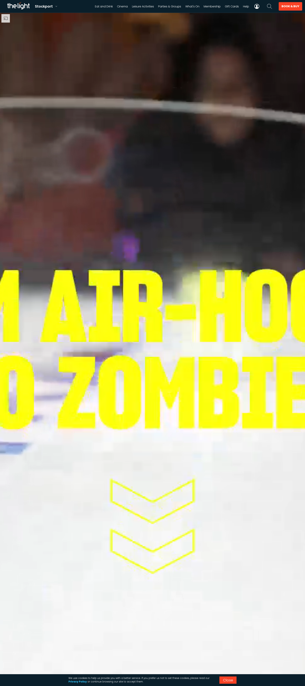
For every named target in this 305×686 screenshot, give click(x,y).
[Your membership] (256, 6)
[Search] (269, 6)
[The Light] (18, 6)
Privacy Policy (77, 681)
